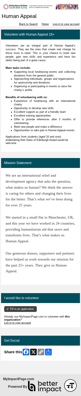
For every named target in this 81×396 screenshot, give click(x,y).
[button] (70, 385)
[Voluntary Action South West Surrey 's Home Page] (40, 7)
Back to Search (28, 24)
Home (45, 24)
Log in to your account (66, 24)
